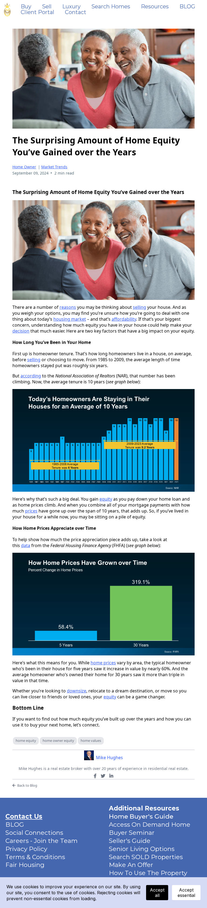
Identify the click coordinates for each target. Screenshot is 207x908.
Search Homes (110, 6)
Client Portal (37, 12)
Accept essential (186, 892)
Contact (75, 12)
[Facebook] (95, 776)
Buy (26, 6)
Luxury (71, 6)
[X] (103, 776)
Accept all (157, 892)
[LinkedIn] (111, 776)
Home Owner (24, 166)
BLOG (187, 6)
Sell (46, 6)
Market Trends (54, 166)
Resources (155, 6)
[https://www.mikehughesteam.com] (7, 9)
